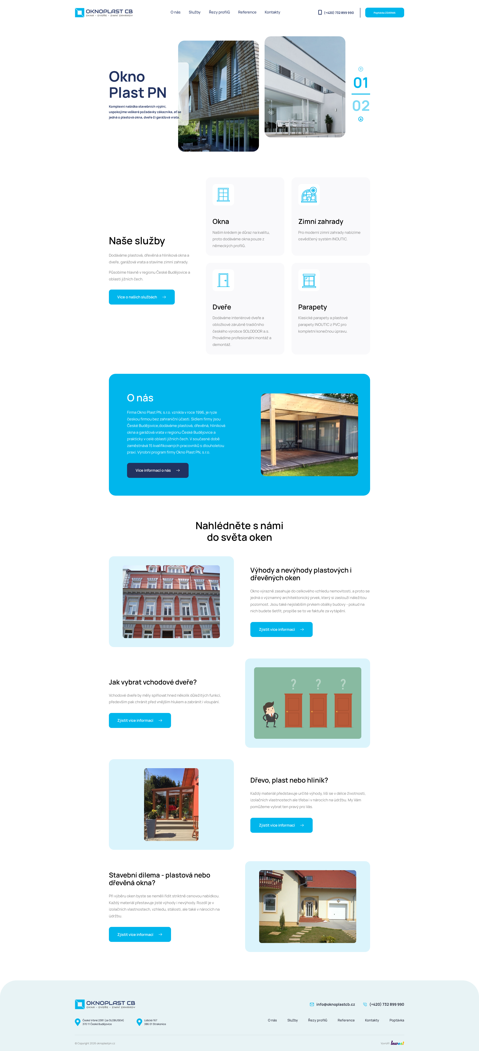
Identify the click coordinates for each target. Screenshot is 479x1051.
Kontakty (272, 12)
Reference (247, 12)
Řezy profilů (219, 12)
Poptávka (397, 1020)
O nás (176, 12)
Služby (195, 12)
